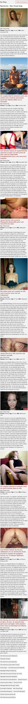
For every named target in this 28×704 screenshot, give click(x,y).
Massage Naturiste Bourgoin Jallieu (9, 685)
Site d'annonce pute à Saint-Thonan (9, 664)
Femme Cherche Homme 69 (7, 694)
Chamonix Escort (22, 679)
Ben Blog (3, 2)
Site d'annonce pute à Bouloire (8, 679)
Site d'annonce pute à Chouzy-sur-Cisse (11, 673)
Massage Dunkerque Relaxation (8, 676)
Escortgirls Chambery (6, 688)
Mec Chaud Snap (17, 688)
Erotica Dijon (3, 667)
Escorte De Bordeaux (19, 691)
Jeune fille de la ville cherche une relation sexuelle (12, 354)
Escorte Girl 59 (18, 682)
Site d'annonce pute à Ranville (16, 667)
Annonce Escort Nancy (6, 682)
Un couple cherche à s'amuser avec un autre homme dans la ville (13, 487)
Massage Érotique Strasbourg (8, 670)
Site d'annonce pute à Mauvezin (8, 656)
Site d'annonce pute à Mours (8, 697)
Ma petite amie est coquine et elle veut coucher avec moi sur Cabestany (12, 293)
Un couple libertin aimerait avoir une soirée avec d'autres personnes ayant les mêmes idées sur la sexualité (13, 99)
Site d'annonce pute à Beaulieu (8, 661)
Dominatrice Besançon (6, 691)
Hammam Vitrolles (5, 659)
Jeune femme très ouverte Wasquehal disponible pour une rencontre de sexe (12, 222)
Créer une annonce (21, 2)
